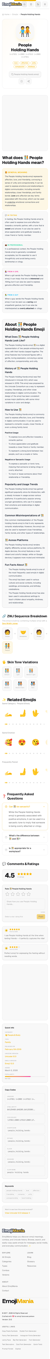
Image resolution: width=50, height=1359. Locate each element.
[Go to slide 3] (13, 724)
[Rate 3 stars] (18, 894)
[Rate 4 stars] (23, 894)
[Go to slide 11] (40, 724)
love (27, 1190)
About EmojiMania (10, 1286)
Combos (5, 1270)
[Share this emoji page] (28, 81)
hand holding (26, 1198)
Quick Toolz (37, 1344)
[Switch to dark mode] (38, 4)
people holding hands (14, 1190)
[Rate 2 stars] (12, 894)
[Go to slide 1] (6, 724)
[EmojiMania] (25, 1231)
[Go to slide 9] (33, 724)
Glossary (31, 1261)
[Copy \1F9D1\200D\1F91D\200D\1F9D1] (40, 1119)
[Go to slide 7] (26, 724)
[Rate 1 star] (7, 894)
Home (6, 14)
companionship (12, 1198)
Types (4, 1266)
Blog (29, 1257)
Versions (5, 1275)
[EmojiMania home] (12, 4)
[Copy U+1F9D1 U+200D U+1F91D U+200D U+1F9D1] (40, 1098)
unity (30, 1194)
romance (21, 1194)
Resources (31, 1266)
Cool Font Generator (23, 1344)
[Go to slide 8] (30, 724)
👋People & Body (12, 1035)
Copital (18, 1349)
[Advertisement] (25, 123)
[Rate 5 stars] (28, 894)
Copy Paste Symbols (9, 1331)
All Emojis (6, 1257)
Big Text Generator (20, 1340)
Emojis (15, 14)
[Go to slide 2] (9, 724)
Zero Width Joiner (10, 623)
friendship (10, 1194)
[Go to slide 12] (44, 724)
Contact (5, 1290)
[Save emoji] (22, 81)
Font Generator (34, 1340)
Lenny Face (6, 1340)
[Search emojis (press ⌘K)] (24, 4)
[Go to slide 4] (16, 724)
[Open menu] (45, 4)
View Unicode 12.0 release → (17, 1213)
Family (8, 1042)
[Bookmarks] (31, 4)
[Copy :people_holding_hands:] (40, 1129)
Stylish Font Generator (28, 1331)
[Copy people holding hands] (40, 1171)
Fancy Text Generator (10, 1335)
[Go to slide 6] (23, 724)
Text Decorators (8, 1344)
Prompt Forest (7, 1349)
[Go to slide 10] (37, 724)
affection (36, 1190)
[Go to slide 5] (19, 724)
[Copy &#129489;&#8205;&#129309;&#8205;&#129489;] (40, 1108)
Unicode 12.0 (10, 1056)
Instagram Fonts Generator (30, 1335)
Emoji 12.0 (9, 1063)
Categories (6, 1261)
